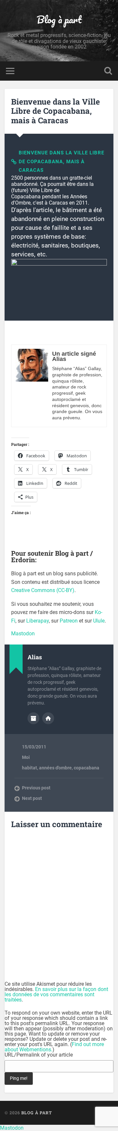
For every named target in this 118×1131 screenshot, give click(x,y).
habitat (29, 767)
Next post (32, 798)
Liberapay (37, 621)
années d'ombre (55, 767)
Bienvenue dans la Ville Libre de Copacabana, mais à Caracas (55, 111)
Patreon (69, 621)
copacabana (86, 767)
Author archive (33, 718)
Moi (26, 757)
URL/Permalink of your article (39, 1055)
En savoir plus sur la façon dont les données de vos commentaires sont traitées (56, 994)
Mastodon (23, 633)
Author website (48, 718)
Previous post (36, 787)
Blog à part (59, 19)
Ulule (99, 621)
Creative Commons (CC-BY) (42, 590)
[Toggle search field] (108, 71)
